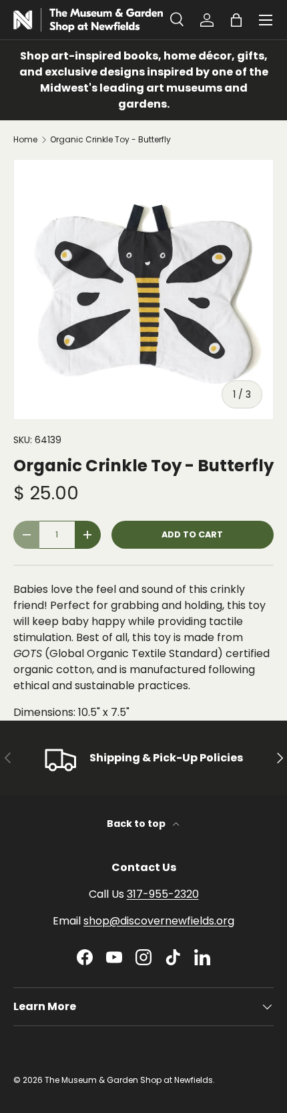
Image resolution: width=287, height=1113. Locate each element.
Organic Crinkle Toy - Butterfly (110, 140)
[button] (236, 20)
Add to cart (192, 534)
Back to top (137, 823)
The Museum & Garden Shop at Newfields (129, 1080)
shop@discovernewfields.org (158, 921)
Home (25, 140)
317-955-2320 (163, 894)
